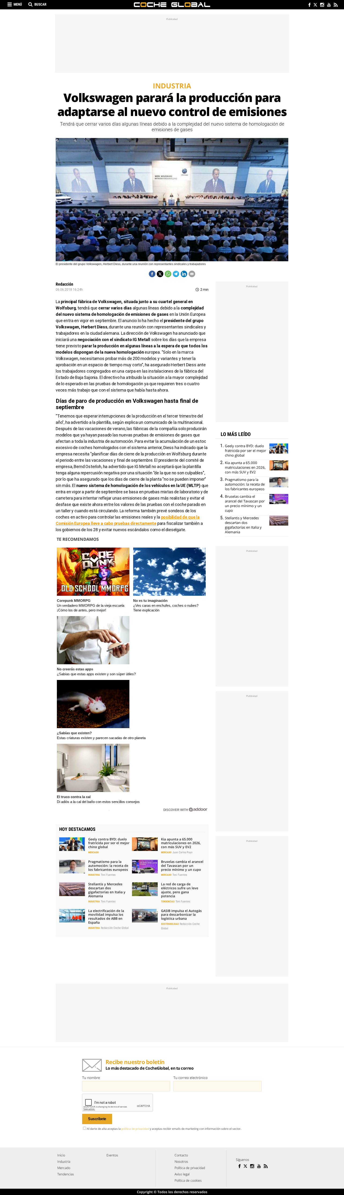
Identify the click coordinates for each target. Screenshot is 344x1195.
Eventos (112, 1155)
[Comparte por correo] (192, 274)
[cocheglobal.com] (172, 4)
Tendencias (168, 901)
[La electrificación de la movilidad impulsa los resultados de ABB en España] (72, 916)
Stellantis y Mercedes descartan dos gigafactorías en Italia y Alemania (106, 890)
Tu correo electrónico (190, 1077)
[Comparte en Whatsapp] (168, 274)
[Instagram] (322, 5)
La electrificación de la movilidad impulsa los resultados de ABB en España (106, 916)
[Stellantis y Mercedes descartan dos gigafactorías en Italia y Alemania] (72, 889)
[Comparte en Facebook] (152, 274)
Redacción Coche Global (115, 928)
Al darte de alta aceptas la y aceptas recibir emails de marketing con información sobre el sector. (164, 1129)
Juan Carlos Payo (182, 852)
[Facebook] (308, 5)
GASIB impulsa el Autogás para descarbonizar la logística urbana (181, 914)
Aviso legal (182, 1174)
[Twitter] (315, 5)
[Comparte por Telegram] (176, 274)
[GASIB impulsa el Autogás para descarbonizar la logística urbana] (145, 916)
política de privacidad (135, 1129)
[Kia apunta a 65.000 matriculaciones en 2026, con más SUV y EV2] (145, 844)
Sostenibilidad (170, 924)
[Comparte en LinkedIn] (184, 274)
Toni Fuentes (108, 874)
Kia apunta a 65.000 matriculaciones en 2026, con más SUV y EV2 (181, 843)
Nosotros (181, 1161)
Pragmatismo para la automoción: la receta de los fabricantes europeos (108, 865)
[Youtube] (329, 5)
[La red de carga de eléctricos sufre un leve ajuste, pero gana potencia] (145, 889)
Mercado (93, 852)
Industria (94, 874)
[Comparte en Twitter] (160, 274)
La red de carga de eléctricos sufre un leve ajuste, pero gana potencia (179, 890)
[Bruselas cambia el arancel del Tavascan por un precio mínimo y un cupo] (145, 866)
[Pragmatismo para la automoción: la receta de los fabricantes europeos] (72, 866)
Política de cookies (188, 1180)
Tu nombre (91, 1077)
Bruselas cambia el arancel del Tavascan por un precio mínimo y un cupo (182, 865)
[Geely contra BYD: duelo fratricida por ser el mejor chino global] (72, 844)
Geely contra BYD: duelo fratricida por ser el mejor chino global (108, 843)
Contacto (181, 1155)
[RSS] (335, 5)
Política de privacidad (190, 1168)
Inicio (61, 1155)
